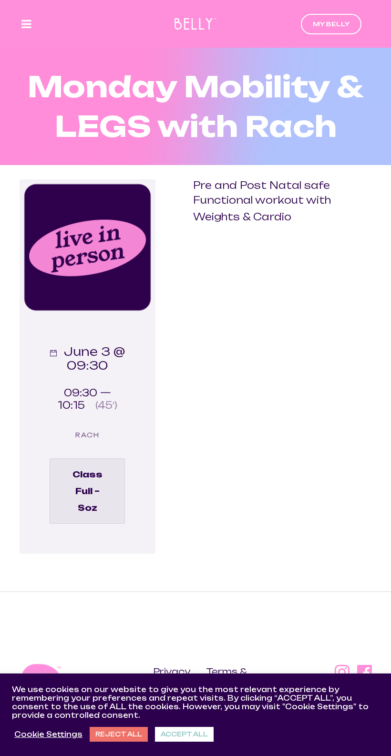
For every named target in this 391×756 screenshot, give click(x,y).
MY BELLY (331, 24)
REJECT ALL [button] (118, 734)
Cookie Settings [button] (48, 734)
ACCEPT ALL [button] (184, 734)
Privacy (172, 671)
